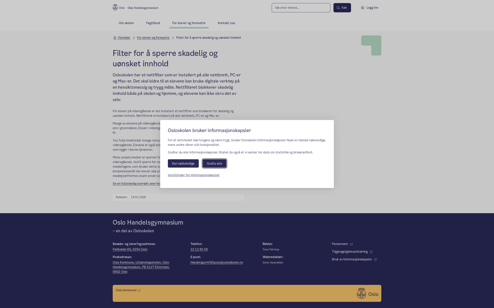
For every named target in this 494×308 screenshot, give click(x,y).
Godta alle (214, 163)
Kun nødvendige (183, 163)
